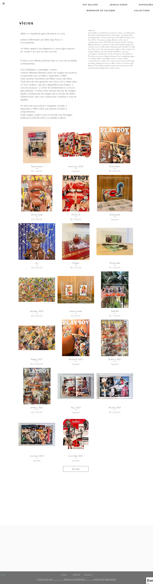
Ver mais (76, 468)
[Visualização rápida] (37, 145)
